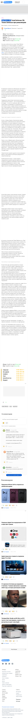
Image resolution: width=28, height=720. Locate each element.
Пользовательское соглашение (8, 706)
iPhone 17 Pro (18, 674)
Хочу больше (14, 649)
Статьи (3, 689)
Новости (4, 691)
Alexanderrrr (9, 467)
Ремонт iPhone (19, 696)
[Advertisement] (14, 392)
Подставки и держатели (7, 686)
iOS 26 (16, 669)
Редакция (18, 699)
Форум (3, 696)
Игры (11, 406)
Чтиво (3, 699)
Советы (18, 689)
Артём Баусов (6, 579)
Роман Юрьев (10, 451)
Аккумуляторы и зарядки (7, 673)
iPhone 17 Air (18, 676)
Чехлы (3, 679)
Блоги (3, 694)
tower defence (5, 406)
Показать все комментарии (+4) (14, 475)
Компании (4, 697)
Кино (3, 701)
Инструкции (18, 691)
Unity (2, 52)
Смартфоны (4, 674)
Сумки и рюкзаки (5, 682)
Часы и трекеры (5, 678)
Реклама (18, 701)
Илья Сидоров (6, 507)
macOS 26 (17, 671)
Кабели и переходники (6, 684)
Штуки (3, 681)
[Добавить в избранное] (2, 29)
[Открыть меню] (2, 2)
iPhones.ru (5, 717)
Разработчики (19, 694)
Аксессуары (5, 693)
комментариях (12, 426)
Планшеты (4, 676)
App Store (15, 406)
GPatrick (8, 430)
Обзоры (4, 669)
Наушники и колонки (6, 671)
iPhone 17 (17, 673)
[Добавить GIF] (6, 423)
